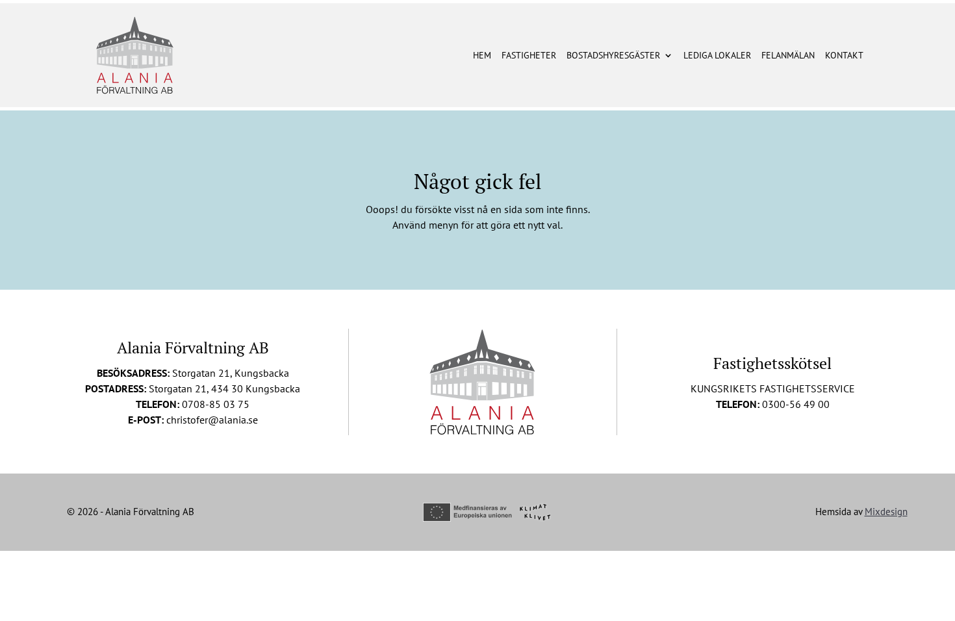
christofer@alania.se (212, 419)
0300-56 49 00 (796, 404)
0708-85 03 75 (215, 404)
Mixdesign (886, 511)
